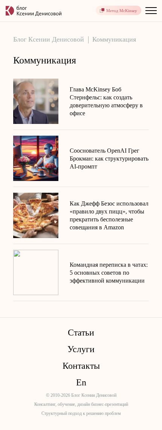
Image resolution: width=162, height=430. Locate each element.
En (81, 382)
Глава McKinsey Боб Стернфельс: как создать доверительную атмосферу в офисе (106, 101)
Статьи (81, 332)
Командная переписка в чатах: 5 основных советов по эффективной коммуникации (109, 272)
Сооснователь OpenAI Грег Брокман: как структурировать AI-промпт (109, 158)
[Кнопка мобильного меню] (150, 10)
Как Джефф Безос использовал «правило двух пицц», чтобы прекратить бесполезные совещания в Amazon (109, 215)
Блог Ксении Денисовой (48, 39)
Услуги (81, 349)
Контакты (81, 365)
